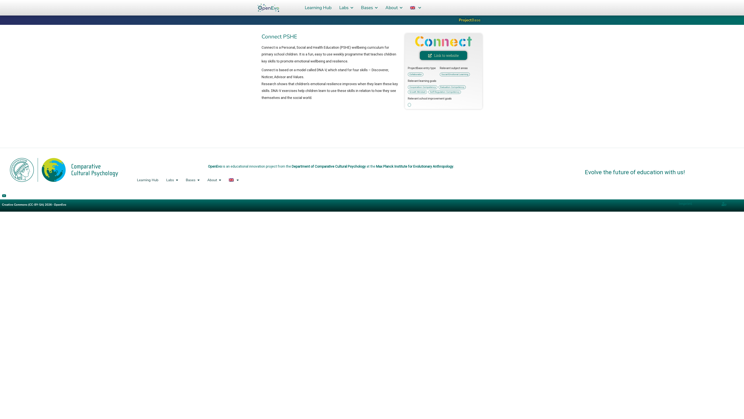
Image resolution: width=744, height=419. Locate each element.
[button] (415, 8)
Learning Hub (318, 8)
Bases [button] (367, 8)
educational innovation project (254, 166)
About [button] (391, 8)
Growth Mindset (417, 92)
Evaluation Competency (452, 87)
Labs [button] (344, 8)
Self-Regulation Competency (444, 92)
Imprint (685, 203)
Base (469, 20)
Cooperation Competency (422, 87)
